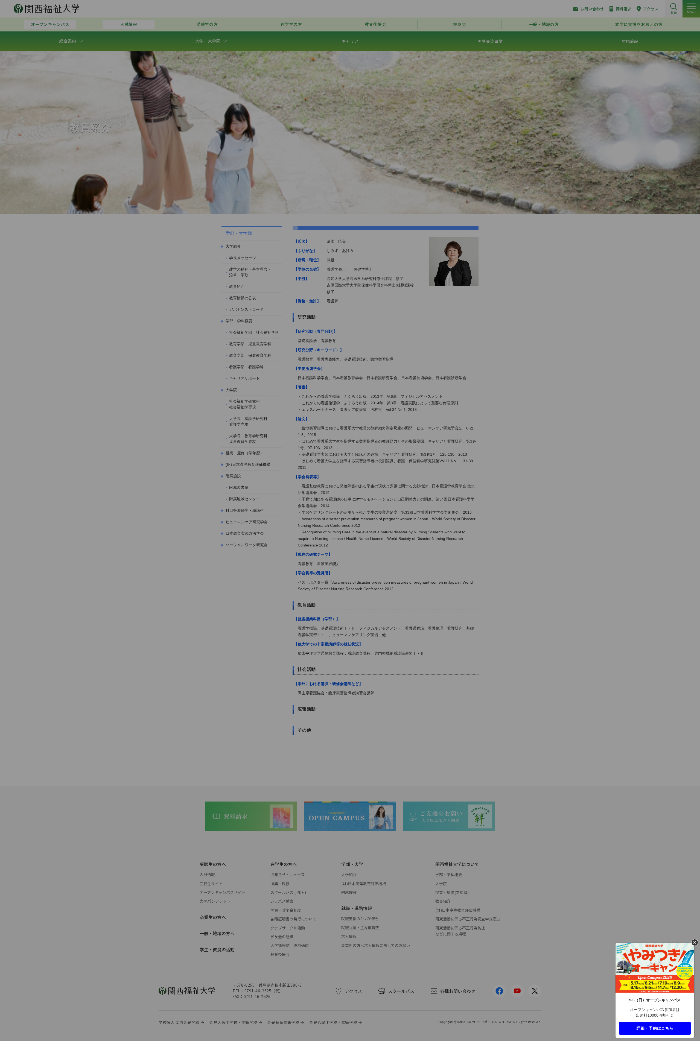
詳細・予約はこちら (655, 1028)
